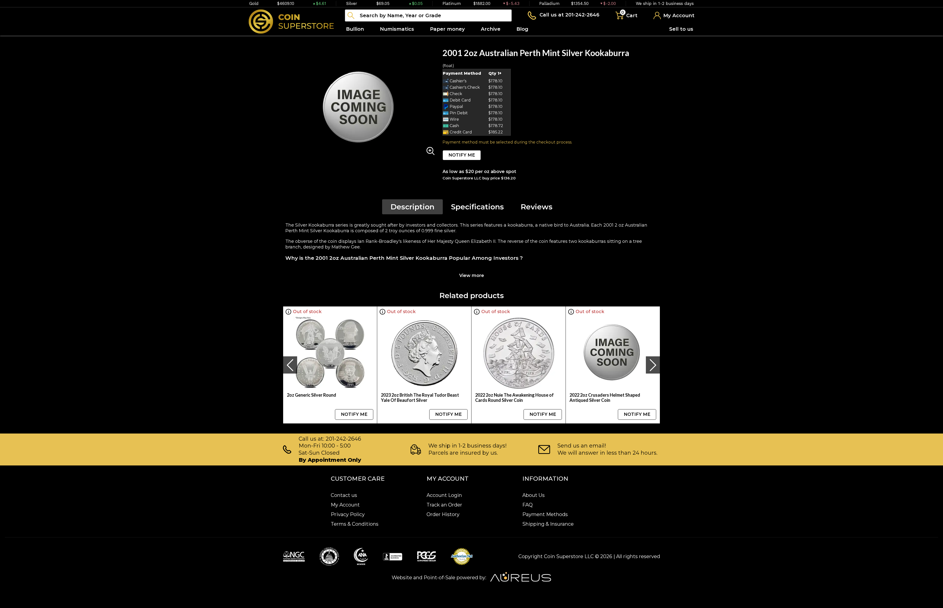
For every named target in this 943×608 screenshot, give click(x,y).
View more (471, 275)
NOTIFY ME (461, 155)
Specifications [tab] (477, 206)
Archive (490, 29)
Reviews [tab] (537, 206)
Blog (522, 29)
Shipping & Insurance (548, 524)
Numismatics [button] (397, 29)
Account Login (444, 495)
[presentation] (290, 365)
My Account (345, 505)
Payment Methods (545, 514)
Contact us (344, 495)
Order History (443, 514)
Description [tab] (412, 206)
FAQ (527, 505)
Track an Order (444, 505)
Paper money (447, 29)
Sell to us (681, 29)
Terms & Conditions (354, 524)
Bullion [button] (355, 29)
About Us (533, 495)
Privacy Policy (348, 514)
